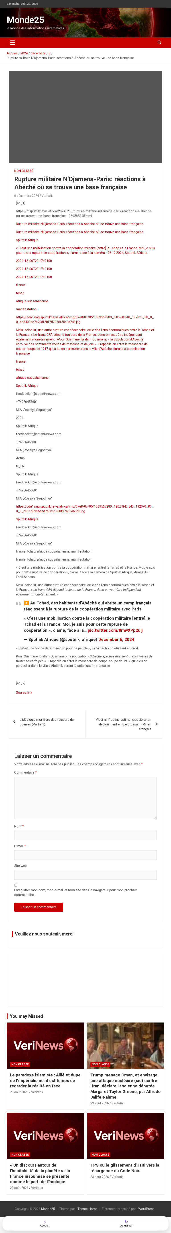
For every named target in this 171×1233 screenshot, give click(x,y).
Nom (19, 826)
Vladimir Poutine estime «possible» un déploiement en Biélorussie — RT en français (123, 724)
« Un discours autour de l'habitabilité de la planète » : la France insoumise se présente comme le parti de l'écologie (40, 1173)
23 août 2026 (19, 1092)
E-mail (20, 846)
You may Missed (26, 1016)
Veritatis (47, 196)
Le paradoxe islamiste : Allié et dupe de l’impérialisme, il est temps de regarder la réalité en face (45, 1080)
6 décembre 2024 (26, 196)
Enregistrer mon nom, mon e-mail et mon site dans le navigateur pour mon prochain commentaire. (75, 892)
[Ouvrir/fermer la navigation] (12, 42)
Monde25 (25, 20)
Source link (24, 693)
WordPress (146, 1209)
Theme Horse (87, 1209)
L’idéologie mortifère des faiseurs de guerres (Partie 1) (47, 722)
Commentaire (25, 772)
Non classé (23, 171)
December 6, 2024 (116, 639)
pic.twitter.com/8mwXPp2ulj (115, 630)
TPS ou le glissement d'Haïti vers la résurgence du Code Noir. (124, 1168)
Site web (20, 866)
